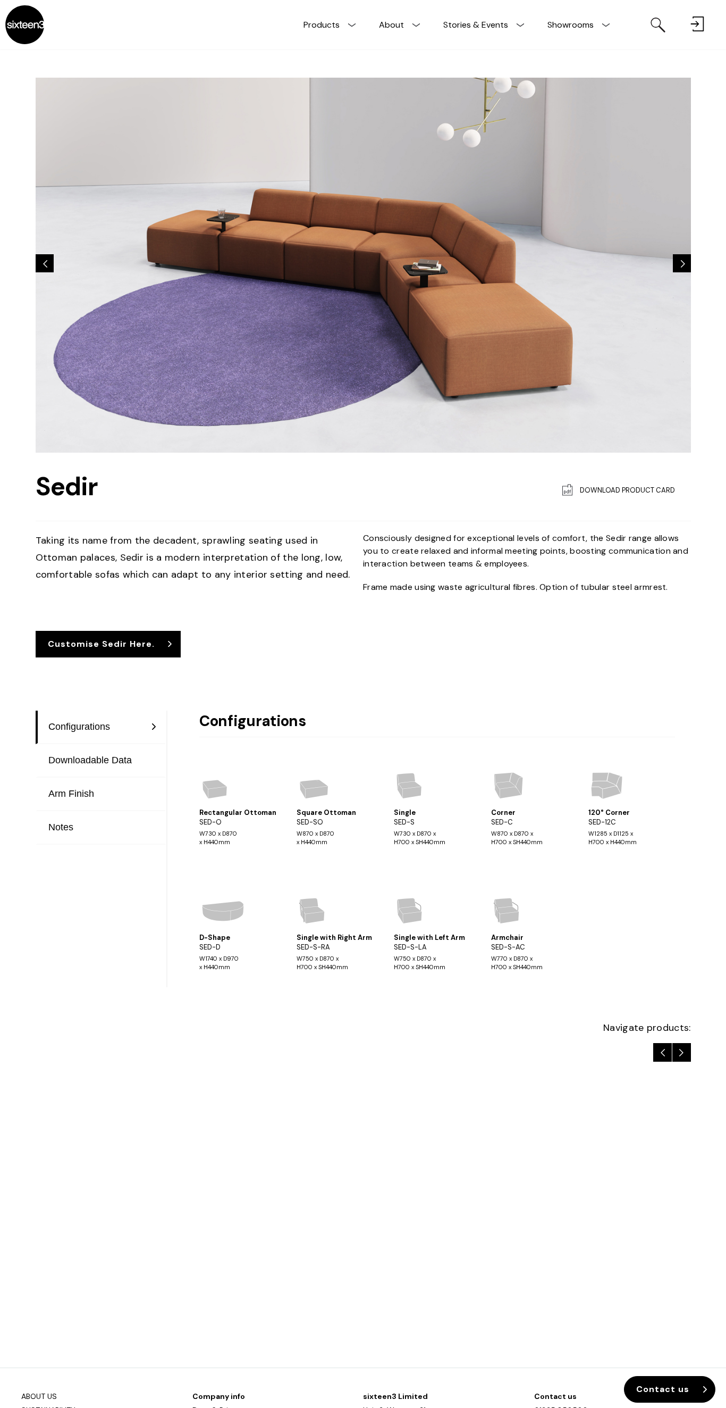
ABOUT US (39, 1396)
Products (321, 24)
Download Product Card (627, 490)
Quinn (681, 1052)
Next (682, 263)
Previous (45, 263)
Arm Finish (71, 793)
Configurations (79, 726)
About (391, 24)
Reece (662, 1052)
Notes (60, 827)
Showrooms (570, 24)
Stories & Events (475, 24)
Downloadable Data (90, 760)
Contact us (555, 1396)
